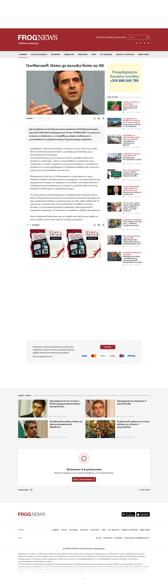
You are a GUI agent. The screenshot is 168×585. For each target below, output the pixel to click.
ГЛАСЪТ (64, 530)
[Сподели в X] (103, 118)
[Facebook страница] (140, 43)
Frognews (36, 225)
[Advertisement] (84, 14)
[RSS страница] (148, 43)
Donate (107, 347)
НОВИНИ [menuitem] (23, 54)
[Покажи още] (84, 578)
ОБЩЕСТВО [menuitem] (69, 54)
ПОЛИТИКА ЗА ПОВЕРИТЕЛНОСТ (137, 538)
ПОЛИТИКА (95, 530)
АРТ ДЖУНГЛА (113, 530)
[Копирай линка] (94, 118)
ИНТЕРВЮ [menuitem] (55, 54)
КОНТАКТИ (108, 538)
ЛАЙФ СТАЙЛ (145, 530)
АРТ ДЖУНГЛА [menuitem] (106, 54)
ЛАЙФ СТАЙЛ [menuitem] (143, 54)
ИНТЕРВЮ (74, 530)
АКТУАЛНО (84, 530)
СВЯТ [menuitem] (94, 54)
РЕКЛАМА (118, 538)
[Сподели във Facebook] (98, 118)
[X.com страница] (144, 43)
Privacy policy (99, 548)
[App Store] (143, 514)
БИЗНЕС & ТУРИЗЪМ (130, 530)
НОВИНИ (29, 118)
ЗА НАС (98, 538)
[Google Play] (128, 514)
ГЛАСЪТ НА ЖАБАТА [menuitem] (39, 54)
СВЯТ (104, 530)
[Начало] (136, 43)
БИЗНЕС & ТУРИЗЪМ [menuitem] (125, 54)
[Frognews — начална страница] (31, 514)
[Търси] (147, 37)
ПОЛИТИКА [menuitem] (82, 54)
